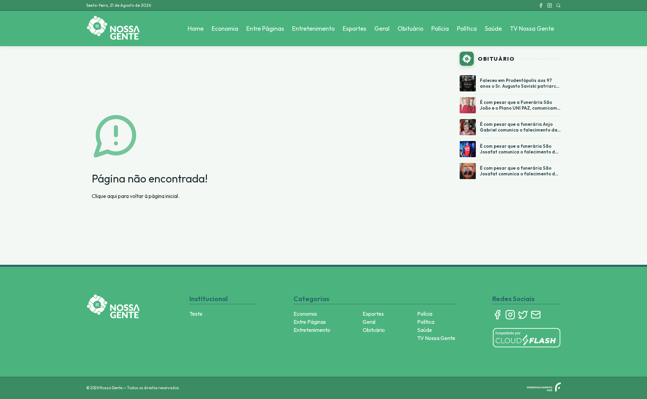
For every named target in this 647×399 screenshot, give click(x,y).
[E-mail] (536, 315)
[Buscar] (558, 5)
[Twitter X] (523, 315)
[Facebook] (540, 5)
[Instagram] (549, 5)
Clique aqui (104, 196)
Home (196, 28)
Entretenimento (313, 28)
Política (467, 28)
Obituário (410, 28)
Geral (382, 28)
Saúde (493, 28)
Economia (225, 28)
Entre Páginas (265, 28)
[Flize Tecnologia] (544, 386)
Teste (196, 313)
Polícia (440, 28)
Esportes (354, 28)
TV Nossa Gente (532, 28)
